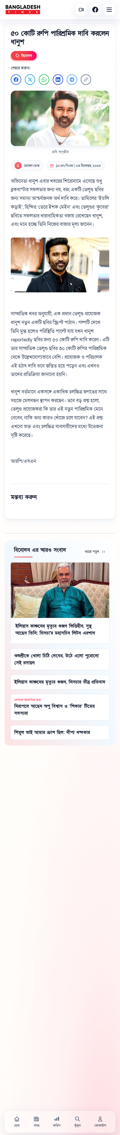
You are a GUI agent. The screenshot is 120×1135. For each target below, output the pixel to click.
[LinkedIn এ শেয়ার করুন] (58, 79)
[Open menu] (109, 9)
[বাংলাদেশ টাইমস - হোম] (23, 9)
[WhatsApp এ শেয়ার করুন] (44, 79)
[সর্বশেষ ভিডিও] (81, 9)
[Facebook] (95, 9)
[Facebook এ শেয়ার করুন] (16, 79)
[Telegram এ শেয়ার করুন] (72, 79)
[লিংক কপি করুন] (86, 79)
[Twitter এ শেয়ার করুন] (30, 79)
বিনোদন (26, 55)
